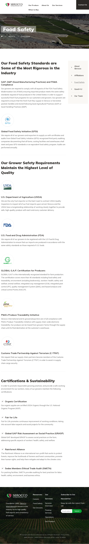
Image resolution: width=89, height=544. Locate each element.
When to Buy (33, 10)
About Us (45, 5)
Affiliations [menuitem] (79, 75)
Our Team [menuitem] (78, 96)
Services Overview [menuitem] (49, 504)
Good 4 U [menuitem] (78, 89)
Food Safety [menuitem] (79, 82)
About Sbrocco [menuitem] (77, 67)
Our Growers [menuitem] (38, 508)
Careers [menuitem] (36, 499)
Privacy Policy (65, 535)
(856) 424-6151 (28, 537)
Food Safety (25, 36)
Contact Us (82, 5)
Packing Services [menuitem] (48, 511)
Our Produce (33, 5)
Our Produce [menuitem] (50, 521)
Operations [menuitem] (49, 517)
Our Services (57, 5)
